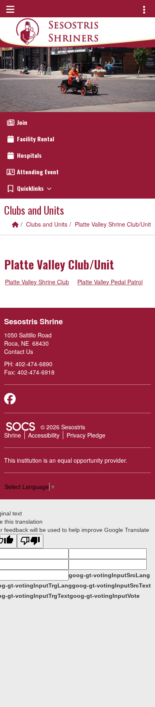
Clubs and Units (46, 224)
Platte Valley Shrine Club (37, 282)
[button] (77, 188)
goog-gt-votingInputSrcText (111, 585)
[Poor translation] (30, 541)
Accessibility (44, 435)
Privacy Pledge (86, 435)
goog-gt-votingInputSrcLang (109, 575)
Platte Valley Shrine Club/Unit (113, 224)
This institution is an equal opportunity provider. (65, 460)
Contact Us (18, 351)
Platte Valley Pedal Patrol (110, 282)
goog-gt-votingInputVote (104, 595)
